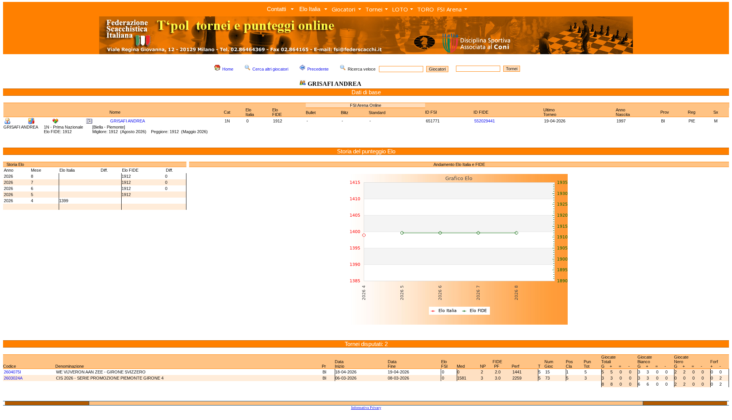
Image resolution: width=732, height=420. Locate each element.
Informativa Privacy (366, 408)
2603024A (13, 378)
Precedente (318, 69)
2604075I (12, 372)
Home (227, 69)
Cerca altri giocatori (270, 69)
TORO (425, 9)
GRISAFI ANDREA (127, 121)
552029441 (484, 121)
